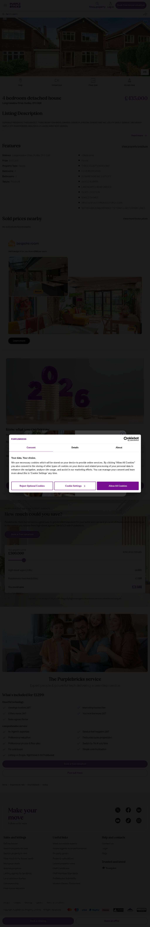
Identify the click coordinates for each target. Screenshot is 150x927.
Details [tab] (75, 447)
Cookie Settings (73, 485)
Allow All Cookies (118, 485)
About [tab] (119, 447)
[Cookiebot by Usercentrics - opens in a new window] (126, 439)
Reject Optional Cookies (32, 485)
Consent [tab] (31, 447)
